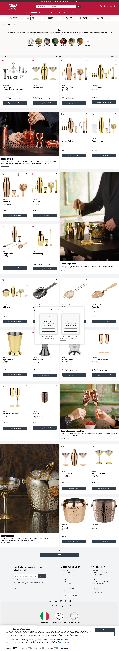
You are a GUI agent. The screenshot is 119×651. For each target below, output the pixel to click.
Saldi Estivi (63, 1)
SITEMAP (95, 590)
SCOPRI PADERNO (98, 570)
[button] (40, 13)
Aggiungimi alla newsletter (21, 579)
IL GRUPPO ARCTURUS (99, 583)
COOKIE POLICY (97, 577)
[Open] (78, 6)
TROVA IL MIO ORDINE (69, 570)
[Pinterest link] (70, 601)
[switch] (30, 648)
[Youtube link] (61, 601)
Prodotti (9, 24)
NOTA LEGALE (96, 579)
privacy (15, 588)
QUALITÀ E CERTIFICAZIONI (100, 572)
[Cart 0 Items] (114, 6)
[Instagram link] (56, 601)
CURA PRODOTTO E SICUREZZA (71, 574)
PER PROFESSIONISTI (69, 588)
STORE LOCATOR (67, 583)
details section (64, 642)
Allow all (105, 629)
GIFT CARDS (66, 590)
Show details (64, 648)
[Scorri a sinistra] (23, 44)
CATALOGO (66, 586)
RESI (64, 581)
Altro (59, 554)
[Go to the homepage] (13, 7)
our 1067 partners (16, 631)
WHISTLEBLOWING (98, 586)
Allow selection (105, 634)
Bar (14, 24)
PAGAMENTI (66, 579)
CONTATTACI (66, 572)
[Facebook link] (65, 601)
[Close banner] (117, 1)
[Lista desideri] (26, 60)
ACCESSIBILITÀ (97, 588)
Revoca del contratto (70, 595)
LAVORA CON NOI (97, 592)
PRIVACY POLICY (97, 574)
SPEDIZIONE (66, 577)
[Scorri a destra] (96, 44)
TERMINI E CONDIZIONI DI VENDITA (102, 581)
